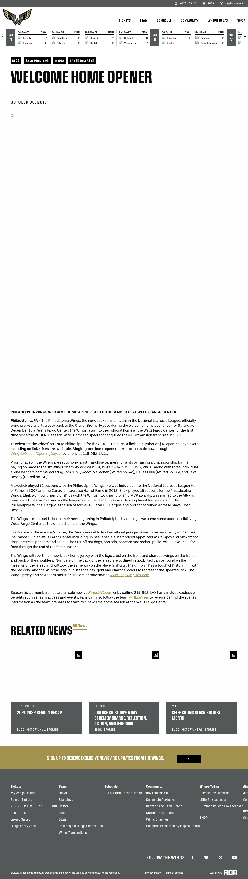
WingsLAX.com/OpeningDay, (34, 453)
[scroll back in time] (3, 37)
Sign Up (188, 759)
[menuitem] (129, 20)
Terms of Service (174, 872)
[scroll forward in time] (245, 37)
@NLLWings (139, 597)
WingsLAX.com (99, 592)
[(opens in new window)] (192, 857)
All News (80, 625)
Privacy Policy (153, 872)
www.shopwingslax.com (129, 574)
